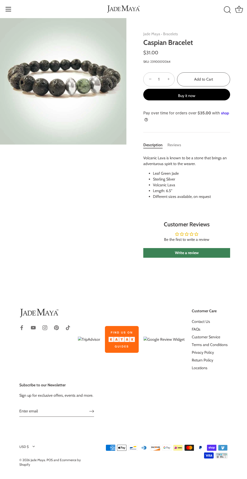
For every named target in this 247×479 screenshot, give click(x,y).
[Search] (227, 10)
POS (50, 460)
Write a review (187, 252)
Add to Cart (203, 79)
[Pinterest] (56, 327)
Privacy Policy (203, 352)
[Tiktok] (68, 327)
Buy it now (186, 95)
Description (153, 145)
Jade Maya (151, 34)
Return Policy (202, 360)
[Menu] (8, 9)
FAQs (196, 329)
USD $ (24, 447)
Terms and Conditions (210, 344)
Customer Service (206, 337)
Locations (199, 368)
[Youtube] (33, 327)
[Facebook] (21, 327)
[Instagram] (44, 327)
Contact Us (201, 321)
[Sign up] (91, 411)
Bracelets (170, 34)
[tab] (155, 145)
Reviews (174, 145)
